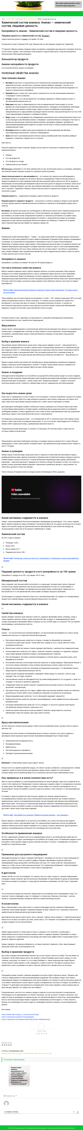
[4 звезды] (53, 19)
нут (44, 1053)
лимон (31, 1053)
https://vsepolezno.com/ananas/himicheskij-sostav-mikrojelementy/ (26, 1019)
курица (26, 1053)
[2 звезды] (49, 19)
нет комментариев (31, 19)
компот (20, 1053)
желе (9, 1053)
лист (36, 1053)
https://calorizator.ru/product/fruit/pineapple (18, 1017)
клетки (14, 1053)
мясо (40, 1053)
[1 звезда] (47, 19)
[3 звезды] (51, 19)
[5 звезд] (55, 19)
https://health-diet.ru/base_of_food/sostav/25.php (20, 1014)
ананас (4, 1053)
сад (50, 1053)
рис (47, 1053)
